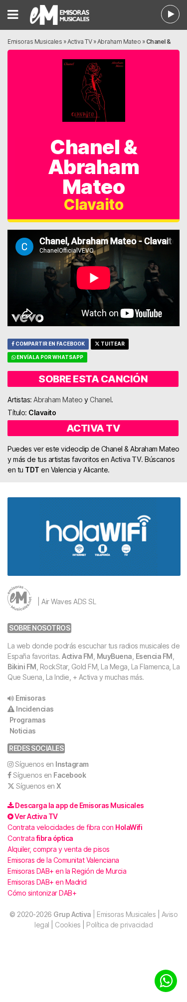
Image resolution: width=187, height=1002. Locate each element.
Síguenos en (52, 764)
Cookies (68, 924)
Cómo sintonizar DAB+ (41, 893)
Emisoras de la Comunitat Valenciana (63, 860)
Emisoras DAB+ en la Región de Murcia (66, 871)
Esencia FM (154, 656)
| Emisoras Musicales (104, 914)
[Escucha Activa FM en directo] (170, 14)
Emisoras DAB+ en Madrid (47, 882)
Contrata (40, 838)
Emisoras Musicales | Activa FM (66, 15)
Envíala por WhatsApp (49, 357)
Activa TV (79, 41)
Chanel (100, 399)
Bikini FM (21, 666)
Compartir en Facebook (49, 344)
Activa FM (77, 656)
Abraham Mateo (119, 41)
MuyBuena (114, 656)
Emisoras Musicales (34, 41)
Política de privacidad (119, 924)
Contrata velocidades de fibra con (74, 827)
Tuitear (112, 344)
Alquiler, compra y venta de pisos (58, 849)
